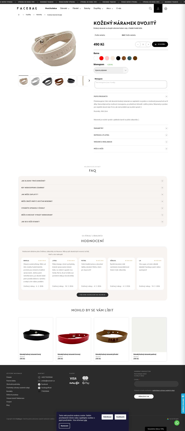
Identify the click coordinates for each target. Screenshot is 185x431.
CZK (142, 8)
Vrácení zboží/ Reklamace (15, 398)
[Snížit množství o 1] (138, 44)
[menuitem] (51, 8)
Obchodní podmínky (13, 384)
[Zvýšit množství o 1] (148, 44)
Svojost (9, 402)
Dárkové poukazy (12, 395)
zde (85, 420)
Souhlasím (120, 417)
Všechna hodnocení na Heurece (92, 295)
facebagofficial (46, 388)
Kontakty (9, 391)
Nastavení (64, 426)
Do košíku (161, 44)
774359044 (45, 391)
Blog (8, 405)
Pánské (9, 377)
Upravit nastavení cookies (46, 419)
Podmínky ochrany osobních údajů (18, 388)
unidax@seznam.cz (48, 381)
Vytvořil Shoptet (174, 419)
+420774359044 (46, 377)
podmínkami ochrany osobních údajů (164, 390)
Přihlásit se (144, 396)
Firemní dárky (11, 381)
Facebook (44, 384)
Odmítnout (107, 417)
